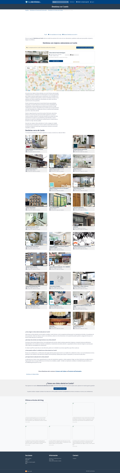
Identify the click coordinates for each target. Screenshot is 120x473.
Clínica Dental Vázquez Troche (32, 305)
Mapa (72, 55)
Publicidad (27, 459)
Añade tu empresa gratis (83, 2)
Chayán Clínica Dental (30, 207)
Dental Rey (52, 326)
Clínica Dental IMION (54, 305)
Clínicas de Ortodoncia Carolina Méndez (82, 246)
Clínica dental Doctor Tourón (32, 227)
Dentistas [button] (72, 2)
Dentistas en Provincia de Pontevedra (38, 10)
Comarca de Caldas (61, 371)
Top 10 (45, 34)
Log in (92, 2)
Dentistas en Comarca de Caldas (55, 10)
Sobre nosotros (28, 458)
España (27, 10)
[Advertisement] (60, 20)
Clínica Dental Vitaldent (55, 286)
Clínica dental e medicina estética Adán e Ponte (82, 306)
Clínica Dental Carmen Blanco (32, 246)
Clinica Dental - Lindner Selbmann (80, 286)
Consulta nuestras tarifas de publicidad (85, 47)
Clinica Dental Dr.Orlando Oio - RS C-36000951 (60, 267)
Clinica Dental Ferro (77, 168)
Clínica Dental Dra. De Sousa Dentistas (34, 149)
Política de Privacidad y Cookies (55, 460)
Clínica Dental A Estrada (78, 188)
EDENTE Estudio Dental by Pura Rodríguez (59, 188)
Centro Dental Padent (54, 207)
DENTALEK (75, 227)
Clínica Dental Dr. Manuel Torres (57, 168)
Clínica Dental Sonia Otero (31, 168)
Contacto (74, 458)
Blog (26, 463)
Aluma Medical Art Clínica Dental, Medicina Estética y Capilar (59, 247)
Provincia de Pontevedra (75, 371)
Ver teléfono (56, 61)
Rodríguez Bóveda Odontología (80, 149)
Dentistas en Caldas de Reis (32, 374)
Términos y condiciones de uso (55, 458)
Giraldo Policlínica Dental (31, 267)
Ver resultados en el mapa (60, 78)
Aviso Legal (51, 459)
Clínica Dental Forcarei (78, 326)
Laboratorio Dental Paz (78, 207)
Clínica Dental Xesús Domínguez (57, 52)
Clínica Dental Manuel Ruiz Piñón (33, 286)
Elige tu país (29, 471)
